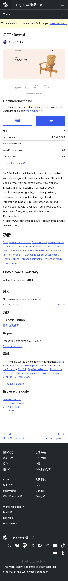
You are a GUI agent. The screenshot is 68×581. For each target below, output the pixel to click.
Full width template (49, 250)
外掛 (38, 463)
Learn (6, 479)
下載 (50, 120)
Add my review (11, 304)
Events (40, 485)
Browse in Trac (11, 406)
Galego (20, 373)
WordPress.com (14, 506)
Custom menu (25, 246)
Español (22, 369)
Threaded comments (31, 258)
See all (61, 304)
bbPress (9, 517)
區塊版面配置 (43, 469)
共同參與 (41, 479)
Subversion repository (15, 403)
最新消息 (8, 458)
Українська (23, 377)
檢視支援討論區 (11, 325)
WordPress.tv (12, 496)
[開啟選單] (63, 4)
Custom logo (9, 246)
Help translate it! (58, 23)
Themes (7, 14)
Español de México (38, 369)
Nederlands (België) (37, 373)
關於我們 (8, 452)
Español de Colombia (41, 365)
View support (33, 111)
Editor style (54, 246)
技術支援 (8, 485)
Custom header (56, 242)
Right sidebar (13, 254)
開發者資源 (9, 490)
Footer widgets (30, 250)
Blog (5, 242)
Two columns (10, 263)
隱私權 (7, 469)
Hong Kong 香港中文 (23, 537)
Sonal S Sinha (16, 42)
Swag (40, 496)
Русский (54, 373)
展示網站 (41, 452)
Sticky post (52, 254)
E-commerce (39, 246)
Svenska (7, 377)
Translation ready (53, 258)
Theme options (11, 258)
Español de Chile (19, 365)
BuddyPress (11, 523)
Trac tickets (9, 410)
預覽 (17, 120)
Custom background (20, 242)
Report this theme (12, 346)
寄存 (5, 463)
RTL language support (33, 254)
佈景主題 (41, 458)
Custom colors (39, 242)
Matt (7, 512)
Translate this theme (14, 383)
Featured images (12, 250)
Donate (41, 490)
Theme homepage (13, 163)
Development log (12, 399)
